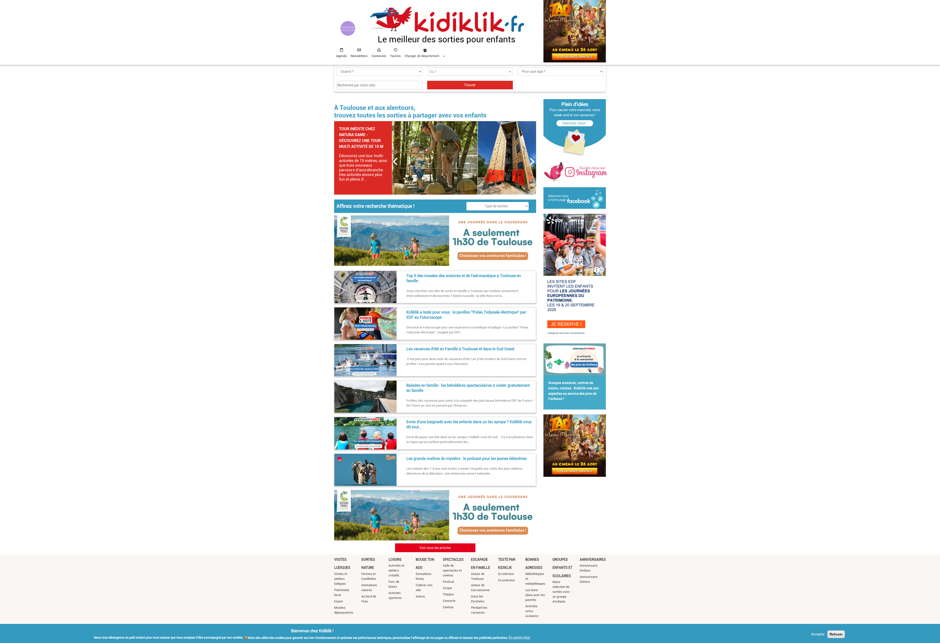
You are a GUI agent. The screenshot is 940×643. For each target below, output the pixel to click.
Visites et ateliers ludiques (340, 578)
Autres (420, 596)
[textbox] (470, 72)
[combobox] (425, 51)
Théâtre (448, 594)
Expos (338, 601)
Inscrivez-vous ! (575, 123)
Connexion (379, 56)
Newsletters (359, 56)
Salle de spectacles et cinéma (452, 570)
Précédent (395, 161)
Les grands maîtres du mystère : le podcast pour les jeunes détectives (466, 458)
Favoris (395, 56)
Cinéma (448, 607)
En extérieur (506, 580)
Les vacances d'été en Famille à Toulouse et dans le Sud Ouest (460, 349)
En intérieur (506, 574)
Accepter (818, 634)
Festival (448, 582)
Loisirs (394, 559)
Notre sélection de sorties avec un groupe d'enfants (561, 591)
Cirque (447, 588)
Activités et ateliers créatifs (396, 570)
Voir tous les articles (435, 548)
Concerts (449, 601)
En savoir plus (519, 637)
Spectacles (453, 559)
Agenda (341, 56)
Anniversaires (593, 559)
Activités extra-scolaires (531, 611)
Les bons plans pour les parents (535, 595)
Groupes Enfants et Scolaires (562, 568)
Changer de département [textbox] (422, 56)
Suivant (532, 161)
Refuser (836, 634)
